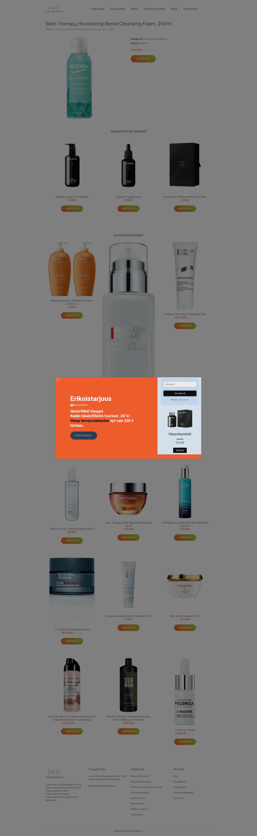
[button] (83, 436)
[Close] (57, 379)
